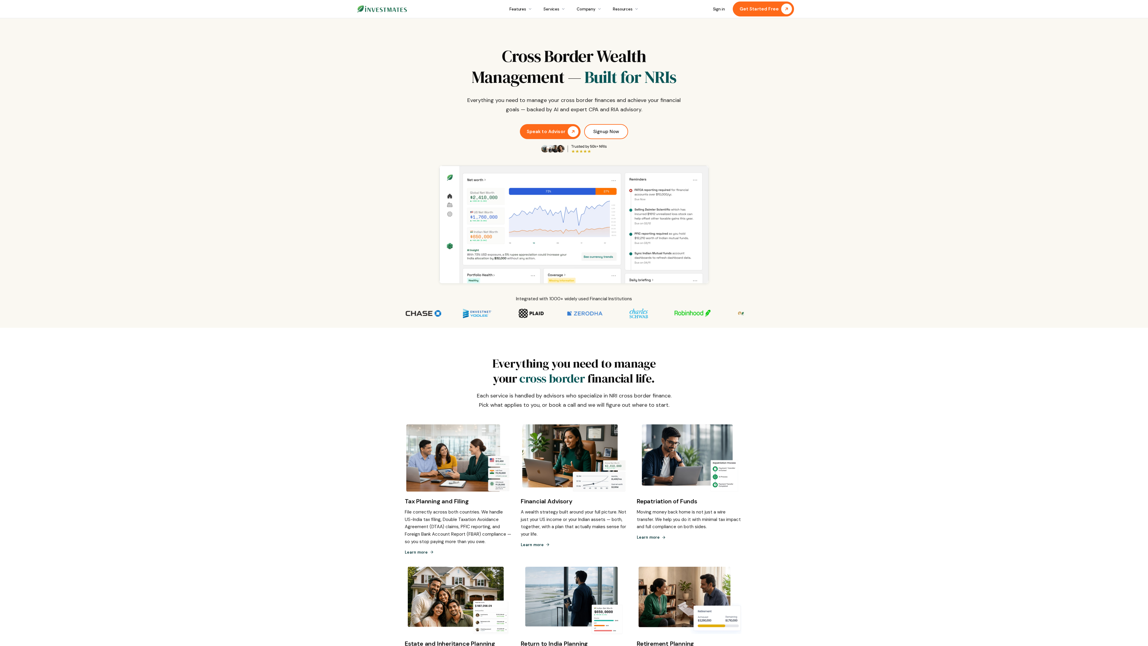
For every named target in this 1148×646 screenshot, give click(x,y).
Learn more (416, 552)
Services (551, 9)
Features (517, 9)
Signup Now (606, 132)
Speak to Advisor (546, 132)
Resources (623, 9)
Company (586, 9)
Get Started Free (759, 9)
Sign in (719, 9)
